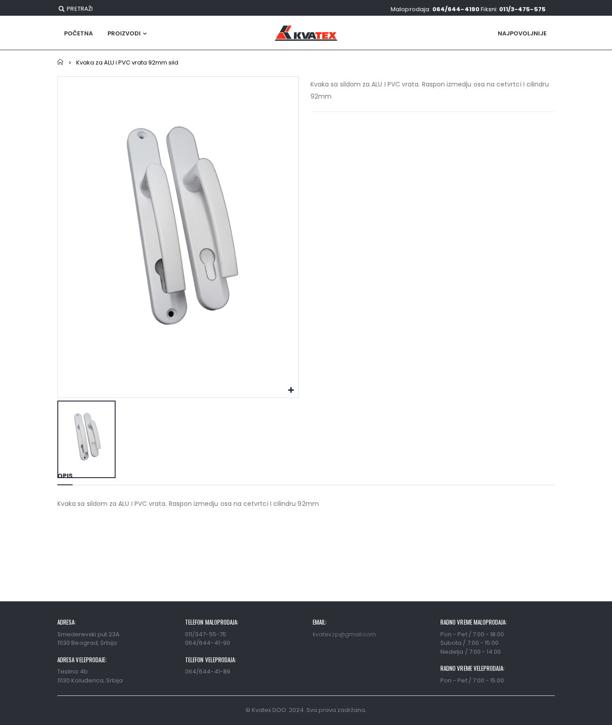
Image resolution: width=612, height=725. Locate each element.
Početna (60, 62)
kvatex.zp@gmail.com (344, 634)
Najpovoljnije (522, 33)
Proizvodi (124, 33)
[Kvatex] (306, 33)
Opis (65, 475)
